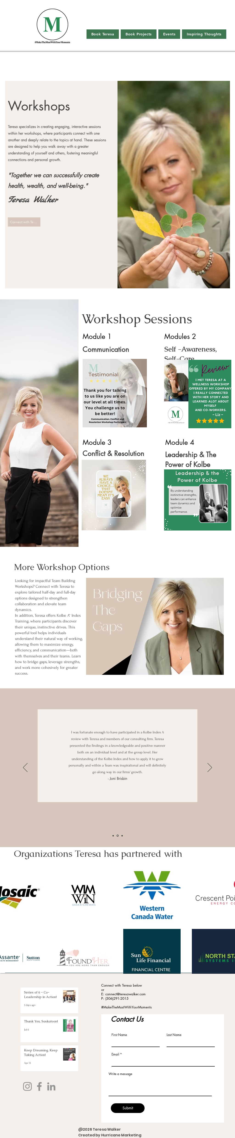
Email (115, 1054)
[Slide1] (113, 835)
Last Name (174, 1034)
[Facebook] (39, 1086)
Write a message (120, 1074)
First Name (119, 1034)
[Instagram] (27, 1086)
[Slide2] (118, 836)
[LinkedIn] (51, 1086)
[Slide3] (122, 835)
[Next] (209, 768)
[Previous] (25, 768)
